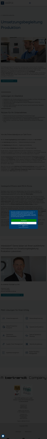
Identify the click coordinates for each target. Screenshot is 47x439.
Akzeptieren (24, 220)
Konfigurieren (24, 223)
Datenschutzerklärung (25, 227)
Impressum (20, 227)
